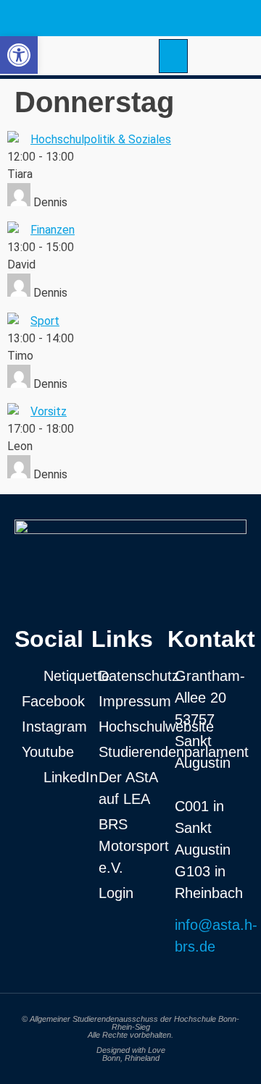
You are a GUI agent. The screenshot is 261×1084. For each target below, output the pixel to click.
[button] (173, 56)
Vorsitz (48, 411)
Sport (44, 321)
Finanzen (52, 230)
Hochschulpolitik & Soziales (100, 139)
